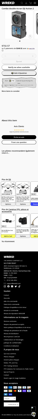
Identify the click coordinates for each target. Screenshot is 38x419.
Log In (6, 85)
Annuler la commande (11, 310)
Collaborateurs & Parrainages (13, 340)
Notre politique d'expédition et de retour (17, 327)
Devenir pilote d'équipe (11, 360)
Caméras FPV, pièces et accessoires (15, 210)
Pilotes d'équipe (9, 357)
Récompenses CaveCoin (12, 337)
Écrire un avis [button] (19, 137)
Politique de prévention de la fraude (15, 330)
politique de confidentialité (12, 343)
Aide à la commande (10, 301)
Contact (6, 295)
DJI (10, 179)
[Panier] (30, 3)
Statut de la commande (11, 304)
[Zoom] (30, 36)
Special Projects (9, 372)
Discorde (7, 298)
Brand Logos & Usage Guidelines (15, 378)
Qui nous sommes (10, 354)
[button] (19, 50)
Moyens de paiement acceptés (14, 324)
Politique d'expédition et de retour (15, 307)
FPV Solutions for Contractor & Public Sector (19, 369)
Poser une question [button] (19, 142)
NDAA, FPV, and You (11, 363)
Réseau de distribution (11, 334)
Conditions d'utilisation (11, 346)
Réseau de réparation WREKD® (14, 313)
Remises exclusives (10, 321)
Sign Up (11, 85)
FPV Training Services (11, 366)
